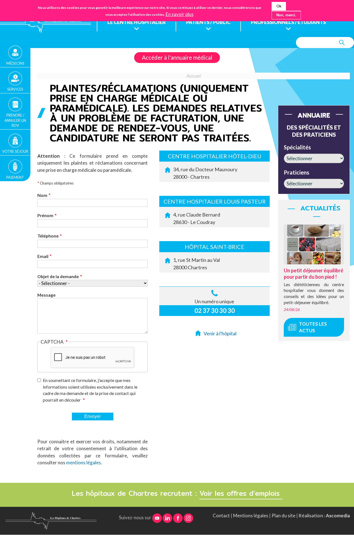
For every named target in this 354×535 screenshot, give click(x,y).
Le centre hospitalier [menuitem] (136, 22)
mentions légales (83, 462)
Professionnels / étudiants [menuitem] (288, 22)
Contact (221, 515)
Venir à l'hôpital (220, 333)
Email (42, 256)
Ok (278, 6)
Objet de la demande (58, 276)
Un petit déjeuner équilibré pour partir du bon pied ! (313, 273)
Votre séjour (15, 151)
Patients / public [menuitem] (208, 22)
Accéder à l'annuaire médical (177, 57)
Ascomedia (338, 515)
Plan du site (283, 515)
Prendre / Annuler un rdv (15, 120)
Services (15, 89)
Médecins (15, 63)
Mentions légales (250, 515)
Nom (42, 195)
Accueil (193, 76)
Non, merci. (286, 15)
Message (46, 294)
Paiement (15, 177)
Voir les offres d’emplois (240, 493)
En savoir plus (180, 14)
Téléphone (48, 235)
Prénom (45, 215)
